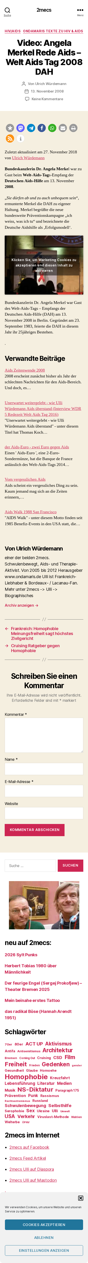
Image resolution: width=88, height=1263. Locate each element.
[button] (80, 1198)
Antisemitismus (28, 1051)
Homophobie (26, 1077)
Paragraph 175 (67, 1090)
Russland (40, 1101)
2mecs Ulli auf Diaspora (31, 1169)
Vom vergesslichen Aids (25, 479)
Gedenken (55, 1064)
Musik (10, 1090)
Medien (64, 1083)
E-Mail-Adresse (19, 782)
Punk (33, 1095)
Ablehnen (44, 1237)
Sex (30, 1110)
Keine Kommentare (47, 99)
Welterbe (12, 1122)
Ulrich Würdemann (50, 83)
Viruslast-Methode (53, 1117)
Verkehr (26, 1116)
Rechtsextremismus (17, 1101)
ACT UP (34, 1044)
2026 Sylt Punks (21, 954)
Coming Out (27, 1058)
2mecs (44, 9)
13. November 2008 (47, 91)
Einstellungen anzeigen (44, 1250)
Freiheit (16, 1064)
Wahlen (76, 1117)
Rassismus (49, 1096)
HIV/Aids (13, 31)
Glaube (32, 1070)
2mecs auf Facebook (29, 1147)
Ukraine (43, 1111)
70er (8, 1044)
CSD (57, 1057)
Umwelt (65, 1111)
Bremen (11, 1058)
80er (19, 1044)
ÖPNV (26, 1122)
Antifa (10, 1051)
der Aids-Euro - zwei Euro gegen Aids (37, 447)
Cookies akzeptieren (44, 1224)
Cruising (44, 1058)
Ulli (55, 1110)
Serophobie (14, 1111)
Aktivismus (58, 1044)
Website (11, 804)
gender (77, 1065)
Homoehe (48, 1070)
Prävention (15, 1095)
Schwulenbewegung (25, 1105)
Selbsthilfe (59, 1105)
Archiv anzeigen (21, 605)
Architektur (57, 1050)
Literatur (46, 1083)
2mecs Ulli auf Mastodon (33, 1180)
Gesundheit (14, 1070)
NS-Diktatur (35, 1089)
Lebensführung (20, 1083)
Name (11, 759)
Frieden (34, 1065)
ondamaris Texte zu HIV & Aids (53, 31)
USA (10, 1116)
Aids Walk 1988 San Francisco (31, 512)
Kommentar (16, 715)
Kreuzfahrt (60, 1078)
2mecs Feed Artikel (27, 1158)
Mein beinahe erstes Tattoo (33, 1000)
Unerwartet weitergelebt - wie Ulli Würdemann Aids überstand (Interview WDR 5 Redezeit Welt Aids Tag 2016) (43, 408)
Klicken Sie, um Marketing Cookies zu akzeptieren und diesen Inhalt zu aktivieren (44, 265)
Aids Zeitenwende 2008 (25, 370)
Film (70, 1057)
